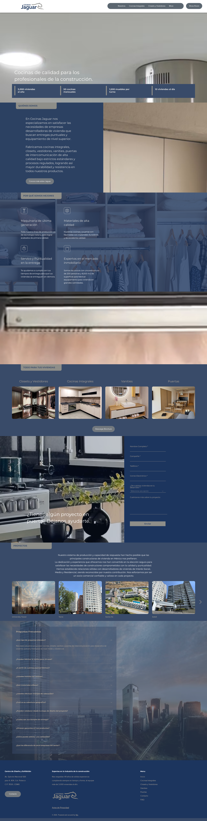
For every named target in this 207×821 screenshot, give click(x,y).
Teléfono (134, 466)
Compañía (134, 456)
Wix (77, 815)
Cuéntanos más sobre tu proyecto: (145, 497)
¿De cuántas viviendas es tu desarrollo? (142, 486)
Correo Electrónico (138, 476)
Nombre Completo (138, 446)
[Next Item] (200, 602)
